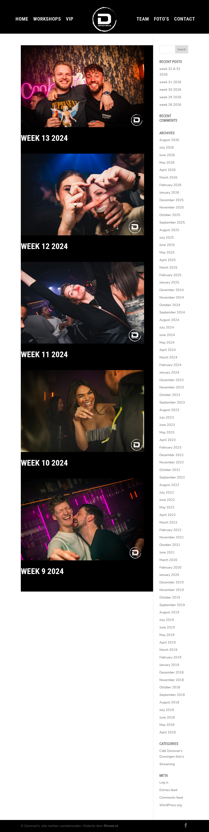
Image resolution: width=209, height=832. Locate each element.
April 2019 (167, 642)
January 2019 (169, 665)
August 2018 (169, 702)
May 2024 (167, 342)
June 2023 (167, 425)
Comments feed (171, 797)
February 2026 (170, 185)
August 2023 (169, 410)
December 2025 (171, 200)
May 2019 (167, 635)
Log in (163, 782)
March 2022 (168, 522)
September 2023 (172, 402)
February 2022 (170, 530)
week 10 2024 (44, 463)
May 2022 (167, 507)
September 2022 (172, 477)
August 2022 (169, 485)
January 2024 (169, 372)
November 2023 (171, 387)
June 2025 (167, 245)
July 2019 (166, 620)
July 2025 (166, 237)
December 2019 (171, 582)
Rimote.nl (111, 826)
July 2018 (166, 710)
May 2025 (167, 252)
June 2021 (167, 552)
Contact (184, 20)
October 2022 (169, 470)
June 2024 (167, 335)
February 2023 (170, 447)
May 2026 (167, 162)
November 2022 (171, 462)
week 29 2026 (170, 97)
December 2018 (171, 672)
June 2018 (167, 717)
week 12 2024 (44, 246)
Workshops (47, 20)
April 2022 (167, 515)
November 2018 (171, 680)
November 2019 (171, 590)
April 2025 (167, 260)
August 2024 (169, 320)
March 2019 (168, 650)
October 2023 (169, 395)
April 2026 (167, 170)
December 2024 (171, 290)
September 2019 (172, 605)
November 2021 (171, 537)
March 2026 (168, 177)
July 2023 (166, 417)
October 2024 (169, 305)
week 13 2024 (44, 138)
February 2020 (170, 567)
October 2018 (169, 687)
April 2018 (167, 732)
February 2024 (170, 365)
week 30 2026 (170, 89)
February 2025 (170, 275)
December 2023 (171, 380)
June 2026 (167, 155)
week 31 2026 (170, 82)
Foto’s (161, 20)
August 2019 (169, 612)
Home (22, 20)
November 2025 (171, 207)
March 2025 (168, 267)
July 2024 (166, 327)
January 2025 (169, 282)
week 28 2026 (170, 104)
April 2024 (167, 350)
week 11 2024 (44, 354)
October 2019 (169, 597)
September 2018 (172, 695)
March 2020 (168, 560)
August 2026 (169, 140)
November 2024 (171, 297)
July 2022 (166, 492)
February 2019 (170, 657)
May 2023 (167, 432)
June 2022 (167, 500)
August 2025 (169, 230)
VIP (69, 20)
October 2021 (169, 545)
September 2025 (172, 222)
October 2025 (169, 215)
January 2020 (169, 575)
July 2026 (166, 147)
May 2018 (167, 725)
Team (143, 20)
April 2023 (167, 440)
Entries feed (168, 790)
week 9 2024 (42, 571)
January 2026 (169, 192)
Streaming (167, 764)
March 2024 (168, 357)
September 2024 (172, 312)
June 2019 (167, 627)
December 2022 (171, 455)
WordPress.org (170, 805)
